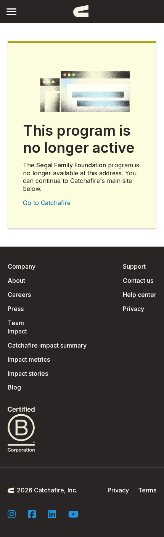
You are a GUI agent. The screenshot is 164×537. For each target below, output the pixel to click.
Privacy (133, 309)
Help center (139, 294)
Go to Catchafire (47, 203)
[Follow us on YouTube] (73, 514)
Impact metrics (29, 359)
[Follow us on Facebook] (32, 514)
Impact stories (28, 373)
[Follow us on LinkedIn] (52, 514)
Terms (147, 490)
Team (16, 323)
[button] (11, 11)
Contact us (138, 280)
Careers (19, 294)
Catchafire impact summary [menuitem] (47, 345)
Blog (14, 387)
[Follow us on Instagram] (12, 514)
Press (16, 309)
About (16, 280)
